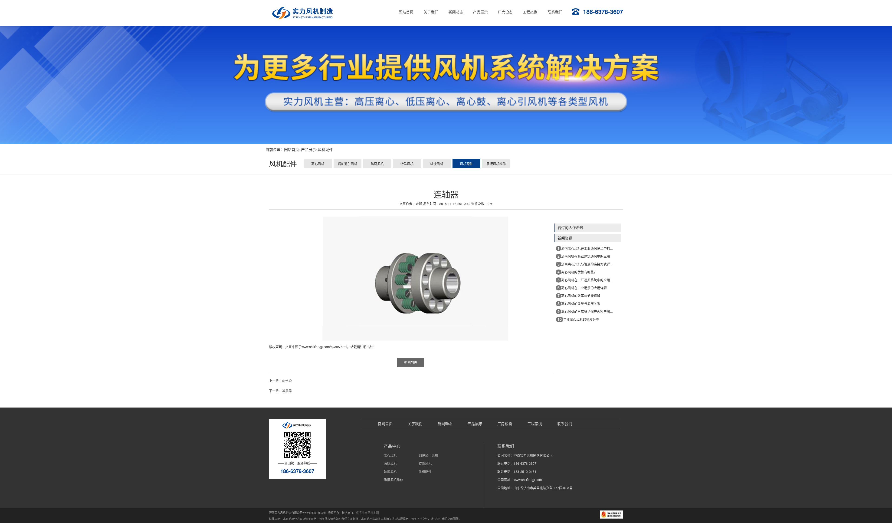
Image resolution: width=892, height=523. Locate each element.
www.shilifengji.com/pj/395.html (324, 346)
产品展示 (308, 149)
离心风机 (317, 163)
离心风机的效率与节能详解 (579, 295)
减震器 (287, 390)
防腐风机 (377, 163)
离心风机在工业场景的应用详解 (582, 287)
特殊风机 (406, 163)
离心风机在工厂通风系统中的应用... (585, 280)
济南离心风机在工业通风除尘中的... (585, 248)
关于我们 (415, 423)
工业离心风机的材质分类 (578, 319)
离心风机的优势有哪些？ (577, 272)
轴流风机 (436, 163)
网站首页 (291, 149)
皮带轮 (287, 380)
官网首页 (385, 423)
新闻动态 (445, 423)
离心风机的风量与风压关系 (579, 303)
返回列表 (410, 362)
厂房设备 (504, 423)
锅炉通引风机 (347, 163)
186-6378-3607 (603, 11)
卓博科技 (361, 512)
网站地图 (373, 512)
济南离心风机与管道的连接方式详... (585, 264)
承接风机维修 (496, 163)
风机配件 (325, 149)
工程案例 (534, 423)
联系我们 (564, 423)
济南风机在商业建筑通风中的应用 (584, 256)
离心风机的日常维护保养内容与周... (585, 311)
